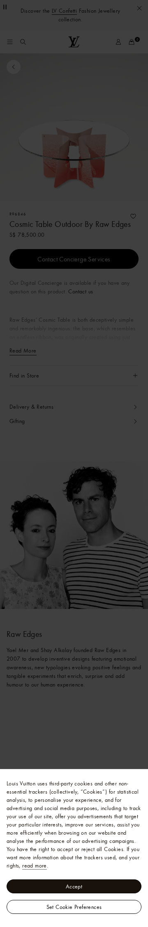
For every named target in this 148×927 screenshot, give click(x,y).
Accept (74, 886)
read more (34, 865)
